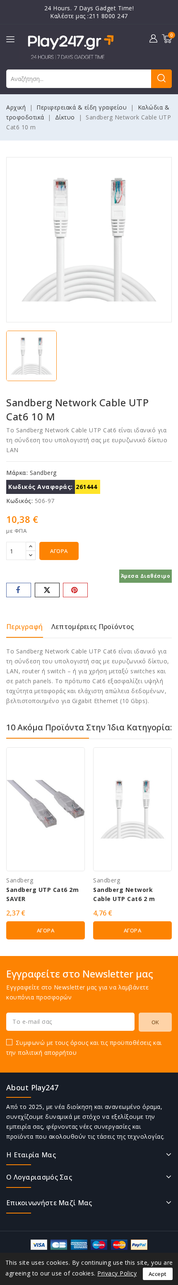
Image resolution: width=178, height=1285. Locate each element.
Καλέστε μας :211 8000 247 (89, 16)
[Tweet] (47, 590)
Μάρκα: (17, 473)
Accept (158, 1274)
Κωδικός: (19, 501)
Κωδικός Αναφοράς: (40, 487)
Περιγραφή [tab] (24, 626)
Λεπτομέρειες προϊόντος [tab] (92, 626)
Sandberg (43, 473)
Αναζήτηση (161, 78)
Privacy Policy (117, 1273)
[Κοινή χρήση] (19, 590)
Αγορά (59, 551)
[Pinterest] (75, 590)
